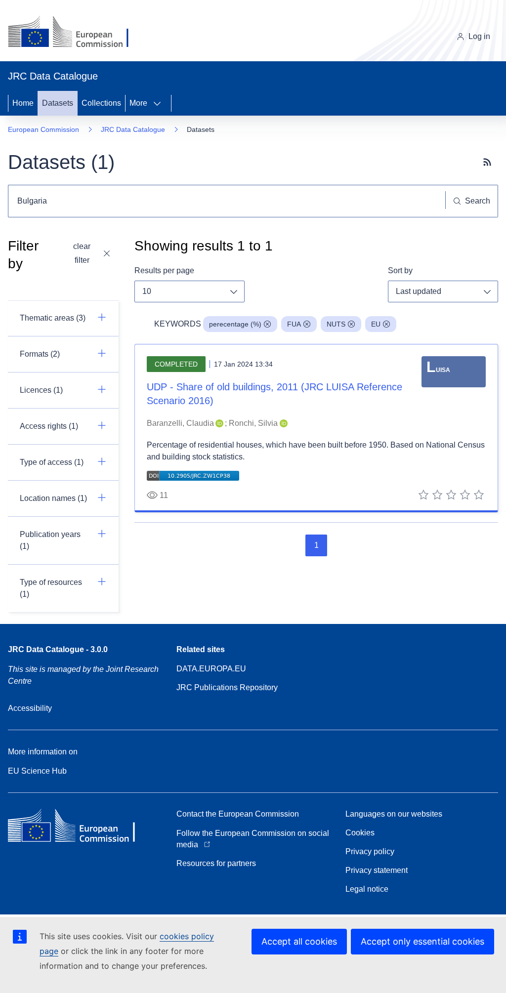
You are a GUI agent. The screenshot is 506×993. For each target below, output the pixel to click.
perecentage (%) (235, 324)
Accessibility (30, 708)
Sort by (400, 270)
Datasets (57, 103)
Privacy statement (376, 870)
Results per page (164, 270)
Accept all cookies (299, 941)
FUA (294, 324)
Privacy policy (369, 851)
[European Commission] (76, 32)
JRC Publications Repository (227, 687)
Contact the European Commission (237, 814)
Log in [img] (479, 36)
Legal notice (366, 889)
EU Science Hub (37, 771)
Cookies (360, 832)
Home (23, 103)
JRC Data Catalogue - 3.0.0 (58, 649)
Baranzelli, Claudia (180, 423)
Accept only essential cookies (422, 941)
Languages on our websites (393, 814)
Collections (101, 103)
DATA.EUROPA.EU (211, 668)
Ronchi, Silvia (253, 423)
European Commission (43, 129)
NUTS (336, 324)
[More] (160, 103)
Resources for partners (216, 863)
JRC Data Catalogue (133, 129)
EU (375, 324)
